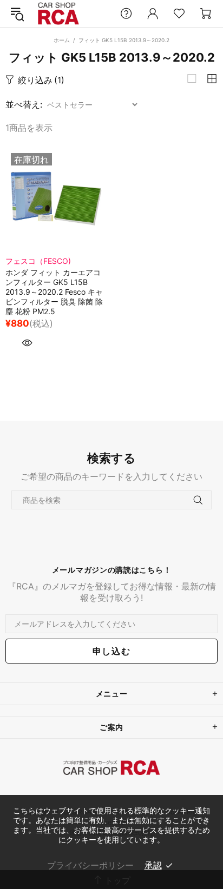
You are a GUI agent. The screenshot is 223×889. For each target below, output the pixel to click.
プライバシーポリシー (90, 865)
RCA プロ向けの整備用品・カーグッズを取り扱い (58, 14)
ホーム (62, 40)
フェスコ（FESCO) (38, 261)
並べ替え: (23, 104)
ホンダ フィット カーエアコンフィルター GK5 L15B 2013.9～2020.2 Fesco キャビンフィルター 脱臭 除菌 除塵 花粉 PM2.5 (54, 292)
